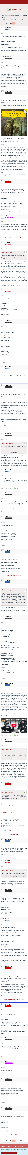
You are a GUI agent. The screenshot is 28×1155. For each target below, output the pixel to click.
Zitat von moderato (7, 443)
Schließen (14, 1153)
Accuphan (7, 763)
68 (16, 23)
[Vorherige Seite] (4, 23)
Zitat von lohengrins (7, 590)
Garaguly (4, 19)
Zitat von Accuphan (7, 252)
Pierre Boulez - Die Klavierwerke (14, 190)
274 (21, 23)
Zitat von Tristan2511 (7, 870)
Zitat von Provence (7, 792)
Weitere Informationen (5, 1153)
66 (11, 23)
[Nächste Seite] (24, 23)
